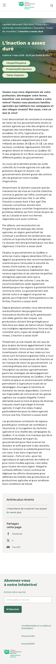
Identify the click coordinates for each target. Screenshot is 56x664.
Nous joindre (28, 636)
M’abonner (12, 609)
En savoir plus (14, 512)
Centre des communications (17, 28)
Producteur (41, 24)
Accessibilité (28, 643)
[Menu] (4, 5)
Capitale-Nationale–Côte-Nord (18, 24)
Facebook (17, 534)
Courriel (16, 547)
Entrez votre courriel (15, 601)
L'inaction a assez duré (30, 31)
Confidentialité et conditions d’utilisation (36, 627)
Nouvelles (39, 28)
